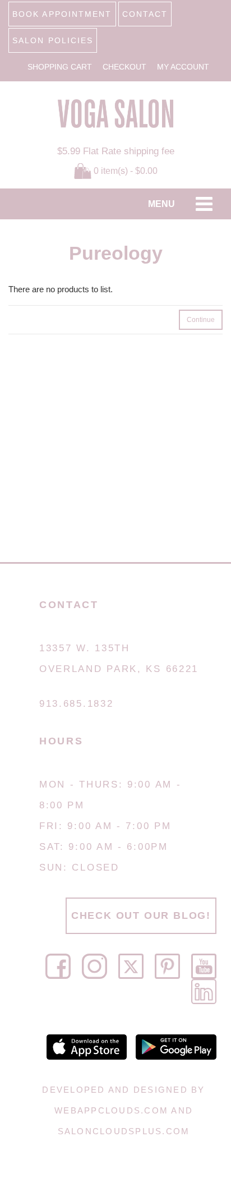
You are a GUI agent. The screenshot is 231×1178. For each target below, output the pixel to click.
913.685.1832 (76, 703)
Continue (201, 320)
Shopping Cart (59, 66)
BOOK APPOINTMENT (62, 14)
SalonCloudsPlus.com (124, 1131)
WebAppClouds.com (111, 1110)
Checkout (124, 66)
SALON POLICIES (52, 40)
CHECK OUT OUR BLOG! (141, 915)
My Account (183, 66)
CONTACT (145, 14)
